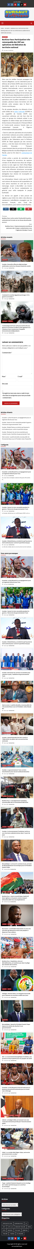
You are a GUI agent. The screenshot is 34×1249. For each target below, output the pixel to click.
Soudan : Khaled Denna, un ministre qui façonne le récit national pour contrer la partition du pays (15, 428)
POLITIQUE (10, 502)
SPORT (9, 989)
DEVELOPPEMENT (12, 467)
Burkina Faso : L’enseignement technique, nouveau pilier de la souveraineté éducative (15, 801)
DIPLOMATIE (18, 924)
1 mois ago (6, 268)
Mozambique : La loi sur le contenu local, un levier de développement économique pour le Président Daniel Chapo (17, 865)
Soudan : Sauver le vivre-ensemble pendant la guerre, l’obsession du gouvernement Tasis (16, 423)
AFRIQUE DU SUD (7, 1223)
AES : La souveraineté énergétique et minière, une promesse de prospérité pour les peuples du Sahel (17, 1057)
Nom (4, 376)
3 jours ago (6, 544)
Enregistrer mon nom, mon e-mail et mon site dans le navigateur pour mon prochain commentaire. (16, 395)
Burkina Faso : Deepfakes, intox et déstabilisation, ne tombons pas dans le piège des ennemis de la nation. (16, 962)
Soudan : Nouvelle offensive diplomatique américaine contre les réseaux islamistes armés (16, 265)
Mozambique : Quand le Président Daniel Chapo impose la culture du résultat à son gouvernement (16, 1026)
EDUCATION (10, 796)
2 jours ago (6, 511)
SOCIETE (10, 321)
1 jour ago (6, 475)
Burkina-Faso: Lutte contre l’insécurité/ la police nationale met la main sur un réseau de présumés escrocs (16, 219)
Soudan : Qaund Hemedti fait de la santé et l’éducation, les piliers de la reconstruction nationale (15, 739)
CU (26, 1223)
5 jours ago (6, 773)
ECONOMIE (10, 700)
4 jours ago (6, 710)
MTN (4, 1230)
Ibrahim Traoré (20, 1227)
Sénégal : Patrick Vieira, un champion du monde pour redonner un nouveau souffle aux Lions (16, 994)
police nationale (19, 111)
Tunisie (12, 1233)
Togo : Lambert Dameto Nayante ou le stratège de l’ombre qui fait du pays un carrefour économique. (16, 1184)
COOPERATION (11, 1052)
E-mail (20, 376)
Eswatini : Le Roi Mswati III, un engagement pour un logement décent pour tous (16, 418)
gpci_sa (10, 1227)
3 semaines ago (7, 1156)
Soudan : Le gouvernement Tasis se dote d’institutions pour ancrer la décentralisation (15, 770)
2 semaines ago (7, 934)
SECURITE (5, 37)
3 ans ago (6, 50)
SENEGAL (25, 1230)
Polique (17, 1230)
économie (20, 1233)
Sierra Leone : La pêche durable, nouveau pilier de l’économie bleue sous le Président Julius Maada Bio (16, 438)
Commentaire (7, 353)
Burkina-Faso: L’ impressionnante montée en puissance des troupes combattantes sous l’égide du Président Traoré (18, 227)
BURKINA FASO (19, 1223)
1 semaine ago (7, 869)
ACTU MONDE (11, 924)
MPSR (29, 1227)
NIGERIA (10, 1230)
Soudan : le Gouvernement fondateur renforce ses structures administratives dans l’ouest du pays (16, 833)
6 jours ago (6, 804)
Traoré (5, 1233)
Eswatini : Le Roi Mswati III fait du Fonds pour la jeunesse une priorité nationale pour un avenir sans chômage (16, 1089)
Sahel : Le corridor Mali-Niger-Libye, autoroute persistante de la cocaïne (16, 1153)
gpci (4, 1227)
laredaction (10, 50)
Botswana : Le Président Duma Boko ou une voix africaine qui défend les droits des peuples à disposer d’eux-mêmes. (16, 930)
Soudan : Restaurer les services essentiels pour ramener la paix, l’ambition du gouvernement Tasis (16, 433)
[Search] (31, 23)
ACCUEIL (4, 467)
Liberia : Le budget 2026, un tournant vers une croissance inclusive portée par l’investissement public (16, 1121)
